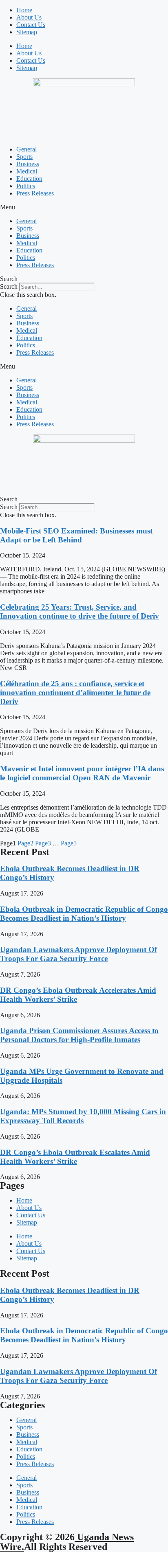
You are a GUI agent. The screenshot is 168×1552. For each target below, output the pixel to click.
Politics (25, 185)
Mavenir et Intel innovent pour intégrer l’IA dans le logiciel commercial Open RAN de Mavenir (82, 773)
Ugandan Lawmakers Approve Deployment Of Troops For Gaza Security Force (78, 954)
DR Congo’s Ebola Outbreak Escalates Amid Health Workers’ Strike (75, 1157)
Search (9, 286)
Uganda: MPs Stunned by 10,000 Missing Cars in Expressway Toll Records (83, 1116)
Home (24, 10)
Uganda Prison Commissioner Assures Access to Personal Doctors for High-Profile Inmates (79, 1035)
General (26, 149)
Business (27, 163)
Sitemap (26, 32)
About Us (29, 17)
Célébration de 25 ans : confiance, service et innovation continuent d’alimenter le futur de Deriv (75, 692)
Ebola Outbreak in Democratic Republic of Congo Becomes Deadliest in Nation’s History (84, 913)
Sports (24, 156)
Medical (26, 171)
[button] (84, 207)
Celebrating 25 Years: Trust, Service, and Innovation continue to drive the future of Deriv (79, 611)
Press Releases (35, 193)
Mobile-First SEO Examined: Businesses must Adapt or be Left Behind (76, 535)
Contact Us (30, 24)
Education (29, 178)
